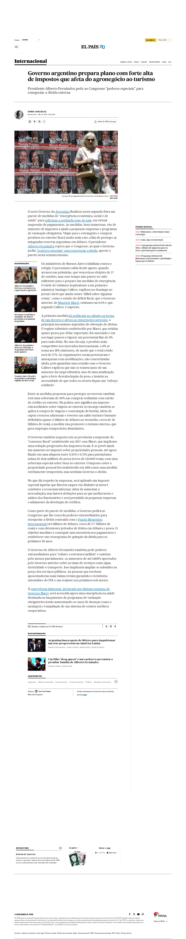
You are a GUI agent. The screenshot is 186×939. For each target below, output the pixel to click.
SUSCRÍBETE (150, 40)
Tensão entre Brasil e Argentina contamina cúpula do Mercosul (25, 378)
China (164, 62)
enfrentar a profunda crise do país (68, 220)
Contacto (17, 933)
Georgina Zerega (54, 666)
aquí (85, 694)
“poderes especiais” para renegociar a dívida (66, 250)
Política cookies (50, 933)
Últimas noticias (143, 227)
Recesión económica (102, 682)
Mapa (75, 933)
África (136, 62)
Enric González (37, 111)
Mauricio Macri (68, 303)
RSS (113, 933)
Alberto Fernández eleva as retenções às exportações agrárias (25, 288)
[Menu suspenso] (16, 47)
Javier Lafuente (73, 647)
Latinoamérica (61, 682)
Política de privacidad (64, 933)
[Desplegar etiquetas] (116, 682)
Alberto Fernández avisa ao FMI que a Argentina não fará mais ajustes (24, 349)
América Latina (126, 62)
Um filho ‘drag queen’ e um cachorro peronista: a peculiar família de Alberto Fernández (80, 661)
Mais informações (35, 694)
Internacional (30, 61)
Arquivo (73, 848)
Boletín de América (26, 854)
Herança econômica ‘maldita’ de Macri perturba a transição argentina (24, 318)
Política (89, 682)
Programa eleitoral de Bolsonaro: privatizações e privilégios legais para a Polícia (153, 258)
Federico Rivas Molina (56, 647)
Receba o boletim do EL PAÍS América (47, 626)
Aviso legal (40, 933)
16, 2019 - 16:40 (46, 114)
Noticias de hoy (126, 933)
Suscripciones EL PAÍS (86, 933)
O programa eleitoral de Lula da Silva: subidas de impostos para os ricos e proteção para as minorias (153, 248)
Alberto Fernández (41, 246)
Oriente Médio (154, 62)
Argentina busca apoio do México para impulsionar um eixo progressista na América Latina (81, 642)
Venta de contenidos (29, 933)
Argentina (62, 211)
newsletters (22, 848)
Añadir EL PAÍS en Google (107, 122)
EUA (169, 62)
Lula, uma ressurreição (152, 240)
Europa (144, 62)
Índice (118, 933)
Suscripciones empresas (102, 933)
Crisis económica (76, 682)
